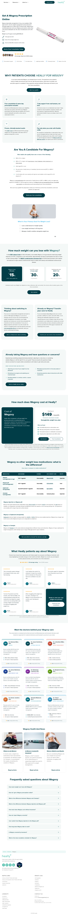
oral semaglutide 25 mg (10, 328)
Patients (9, 851)
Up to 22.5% (50, 488)
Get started (34, 292)
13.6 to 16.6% (50, 483)
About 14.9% (50, 478)
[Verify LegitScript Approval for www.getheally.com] (19, 865)
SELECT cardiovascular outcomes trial (31, 258)
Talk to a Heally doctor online (16, 384)
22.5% (28, 517)
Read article (12, 770)
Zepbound (6, 517)
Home (4, 851)
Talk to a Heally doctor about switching (16, 334)
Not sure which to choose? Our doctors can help (34, 537)
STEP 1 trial (9, 130)
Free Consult (49, 2)
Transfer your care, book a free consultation (50, 334)
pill (56, 504)
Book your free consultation (34, 195)
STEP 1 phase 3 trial (15, 254)
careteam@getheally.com (43, 897)
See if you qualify (34, 90)
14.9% (43, 504)
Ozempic (12, 528)
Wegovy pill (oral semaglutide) (53, 447)
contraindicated (19, 180)
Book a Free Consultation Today (13, 49)
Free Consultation (56, 439)
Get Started (44, 439)
